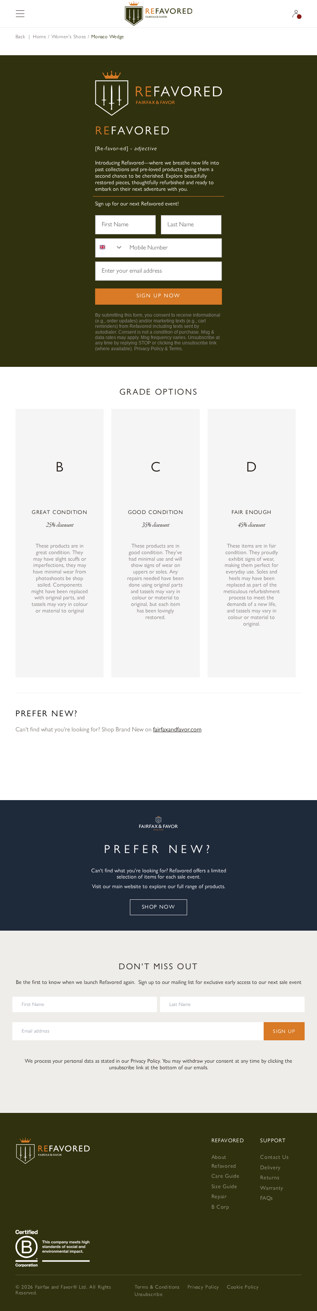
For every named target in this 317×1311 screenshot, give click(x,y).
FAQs (266, 1198)
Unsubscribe (148, 1294)
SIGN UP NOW (158, 295)
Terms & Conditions (157, 1287)
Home (39, 36)
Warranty (271, 1188)
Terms (175, 348)
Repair (219, 1196)
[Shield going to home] (158, 13)
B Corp (220, 1207)
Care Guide (225, 1176)
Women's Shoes (68, 36)
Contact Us (274, 1157)
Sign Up (284, 1031)
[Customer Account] (296, 13)
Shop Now (158, 907)
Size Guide (224, 1186)
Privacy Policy (149, 348)
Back (20, 36)
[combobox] (109, 248)
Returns (269, 1177)
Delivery (270, 1167)
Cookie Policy (243, 1287)
